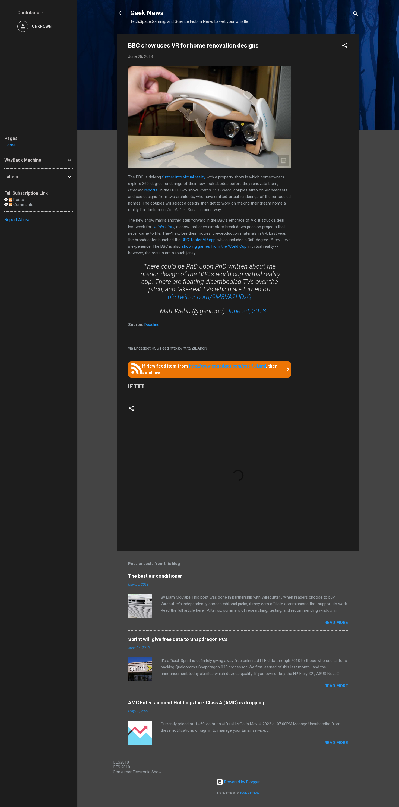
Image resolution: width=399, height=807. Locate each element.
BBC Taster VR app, (199, 239)
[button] (344, 46)
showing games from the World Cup (214, 246)
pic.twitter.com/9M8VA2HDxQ (209, 297)
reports (150, 190)
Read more (336, 622)
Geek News (147, 13)
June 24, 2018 (246, 311)
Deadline (151, 324)
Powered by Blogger (241, 782)
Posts (18, 199)
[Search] (355, 15)
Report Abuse (17, 219)
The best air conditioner (155, 576)
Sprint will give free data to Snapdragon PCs (177, 639)
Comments (22, 204)
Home (10, 144)
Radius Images (249, 793)
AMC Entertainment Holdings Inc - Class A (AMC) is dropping (196, 702)
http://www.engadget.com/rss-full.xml (227, 366)
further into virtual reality (183, 177)
